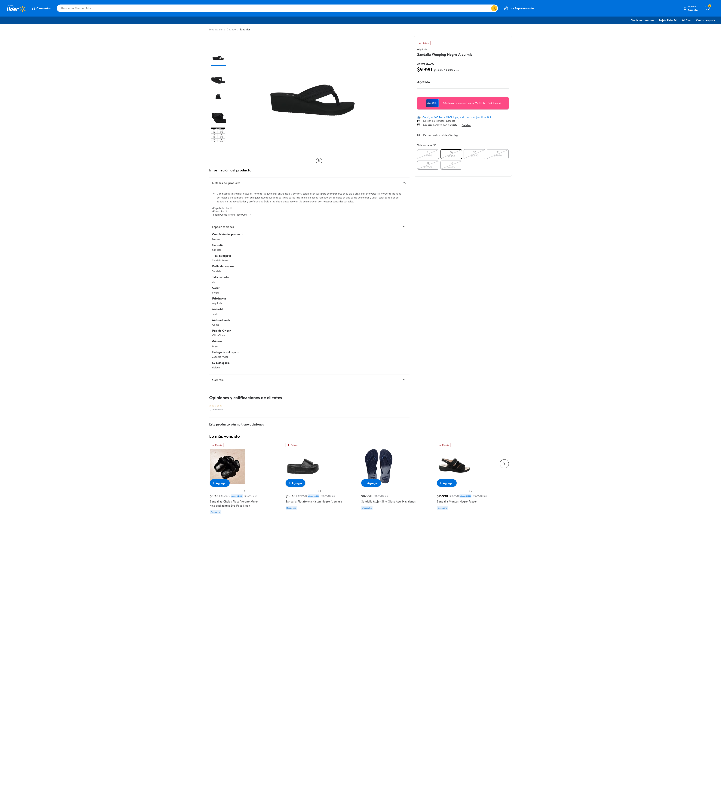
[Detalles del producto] (404, 183)
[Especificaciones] (404, 226)
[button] (691, 8)
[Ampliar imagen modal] (319, 161)
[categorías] (494, 8)
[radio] (428, 154)
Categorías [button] (43, 8)
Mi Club (686, 20)
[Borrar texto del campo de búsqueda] (488, 8)
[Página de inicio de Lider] (16, 8)
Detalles (450, 121)
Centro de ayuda (705, 20)
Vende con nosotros (642, 20)
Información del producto (230, 170)
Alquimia (422, 49)
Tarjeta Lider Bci (668, 20)
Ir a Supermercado (522, 8)
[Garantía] (404, 379)
